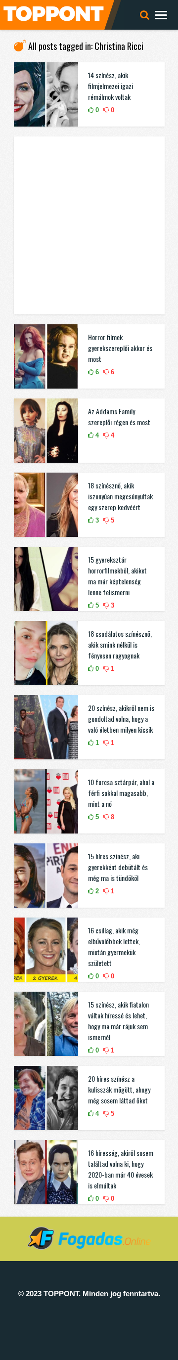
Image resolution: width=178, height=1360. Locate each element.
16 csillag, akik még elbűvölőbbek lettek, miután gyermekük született (114, 946)
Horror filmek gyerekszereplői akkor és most (120, 348)
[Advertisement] (89, 225)
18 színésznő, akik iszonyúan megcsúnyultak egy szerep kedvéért (120, 496)
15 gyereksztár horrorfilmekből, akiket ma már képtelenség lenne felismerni (117, 575)
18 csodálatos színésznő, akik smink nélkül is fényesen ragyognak (120, 644)
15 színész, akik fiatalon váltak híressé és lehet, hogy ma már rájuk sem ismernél (118, 1020)
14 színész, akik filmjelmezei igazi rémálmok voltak (110, 86)
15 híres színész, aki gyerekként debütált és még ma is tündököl (118, 867)
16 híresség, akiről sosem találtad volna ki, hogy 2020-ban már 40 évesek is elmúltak (120, 1168)
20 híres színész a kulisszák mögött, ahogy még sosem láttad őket (119, 1089)
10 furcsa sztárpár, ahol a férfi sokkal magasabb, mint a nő (121, 793)
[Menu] (161, 14)
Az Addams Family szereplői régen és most (119, 416)
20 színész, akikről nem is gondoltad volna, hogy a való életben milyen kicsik (121, 718)
